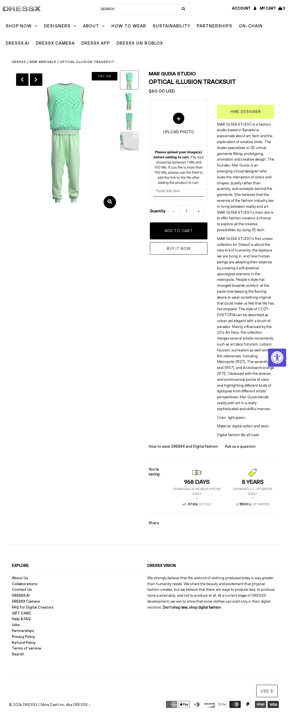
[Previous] (22, 79)
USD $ (267, 691)
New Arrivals (43, 62)
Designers (57, 25)
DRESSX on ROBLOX (140, 43)
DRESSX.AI (17, 43)
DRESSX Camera (55, 43)
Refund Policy (24, 642)
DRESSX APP (95, 43)
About (91, 25)
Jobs (16, 625)
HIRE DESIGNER (246, 112)
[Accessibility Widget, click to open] (277, 358)
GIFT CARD (21, 613)
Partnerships (214, 25)
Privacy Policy (23, 637)
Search (18, 654)
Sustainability (171, 25)
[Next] (36, 79)
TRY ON (104, 76)
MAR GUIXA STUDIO (172, 73)
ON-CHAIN (251, 25)
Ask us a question (240, 446)
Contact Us (22, 589)
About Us (20, 578)
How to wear (128, 25)
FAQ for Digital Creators (33, 607)
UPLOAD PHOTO (179, 148)
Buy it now (179, 248)
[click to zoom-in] (110, 202)
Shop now (19, 25)
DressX (19, 62)
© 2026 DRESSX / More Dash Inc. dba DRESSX (48, 705)
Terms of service (26, 648)
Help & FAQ (21, 619)
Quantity (157, 211)
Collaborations (25, 584)
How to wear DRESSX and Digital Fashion (184, 446)
